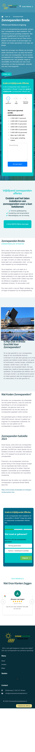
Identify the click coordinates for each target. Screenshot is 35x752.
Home (3, 661)
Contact (3, 664)
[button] (20, 6)
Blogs (3, 668)
